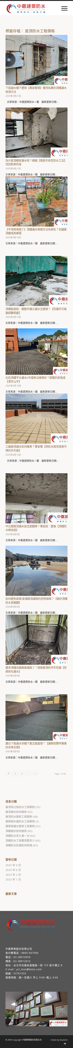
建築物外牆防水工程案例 (20, 821)
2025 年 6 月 (13, 870)
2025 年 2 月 (13, 874)
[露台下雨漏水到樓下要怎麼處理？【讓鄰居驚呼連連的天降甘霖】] (36, 717)
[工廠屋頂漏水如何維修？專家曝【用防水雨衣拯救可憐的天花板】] (36, 419)
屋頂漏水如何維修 (16, 811)
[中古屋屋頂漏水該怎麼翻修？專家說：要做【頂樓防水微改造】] (36, 498)
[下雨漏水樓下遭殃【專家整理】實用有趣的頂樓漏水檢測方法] (36, 60)
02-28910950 (21, 957)
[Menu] (63, 8)
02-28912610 (21, 961)
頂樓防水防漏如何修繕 (18, 845)
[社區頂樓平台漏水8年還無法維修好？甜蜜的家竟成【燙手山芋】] (36, 351)
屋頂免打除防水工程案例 (20, 807)
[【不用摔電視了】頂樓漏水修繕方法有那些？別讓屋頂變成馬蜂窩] (36, 201)
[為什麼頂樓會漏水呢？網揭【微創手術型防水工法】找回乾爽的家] (36, 133)
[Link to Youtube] (65, 1043)
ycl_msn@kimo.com (29, 969)
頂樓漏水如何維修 (16, 831)
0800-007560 (29, 952)
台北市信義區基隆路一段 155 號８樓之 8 (37, 965)
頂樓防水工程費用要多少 (20, 840)
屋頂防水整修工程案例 (18, 816)
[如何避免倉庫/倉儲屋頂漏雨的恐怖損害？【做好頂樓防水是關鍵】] (36, 571)
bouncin (64, 1039)
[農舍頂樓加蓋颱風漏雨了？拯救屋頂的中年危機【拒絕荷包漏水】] (36, 640)
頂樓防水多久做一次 (17, 835)
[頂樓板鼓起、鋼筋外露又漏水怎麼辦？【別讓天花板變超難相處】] (36, 281)
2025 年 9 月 (13, 865)
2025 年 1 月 (13, 879)
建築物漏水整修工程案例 (20, 826)
